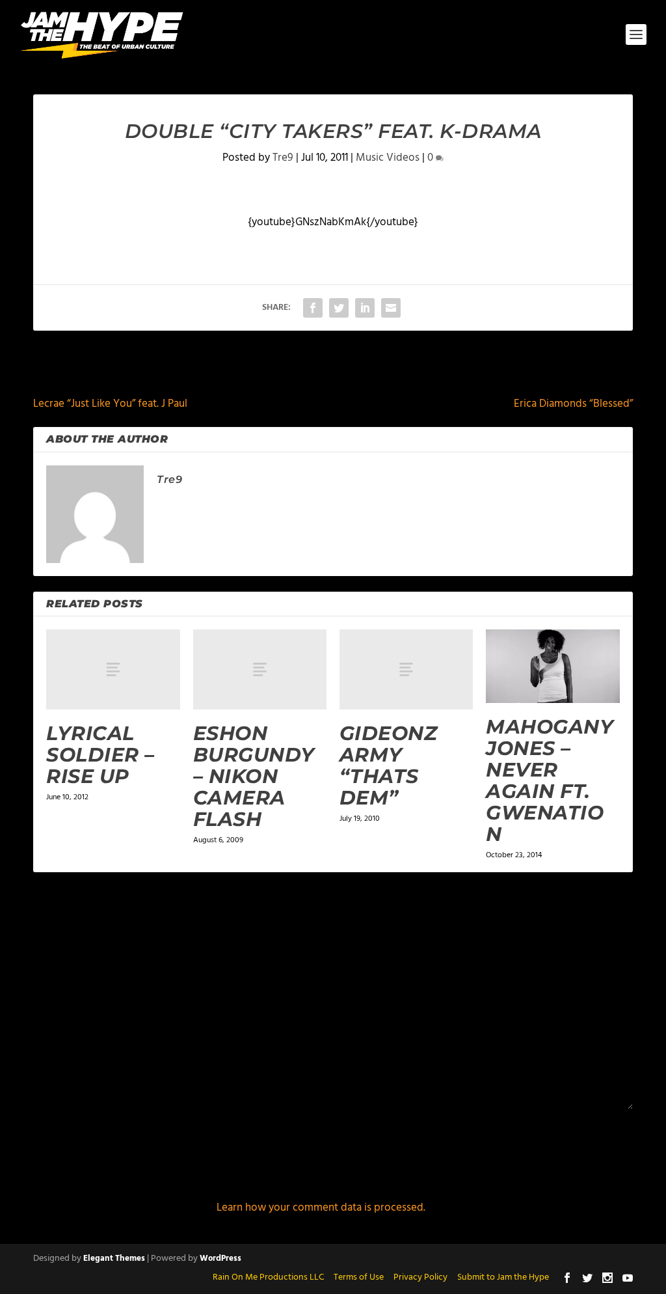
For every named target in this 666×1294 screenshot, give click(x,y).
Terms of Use (359, 1277)
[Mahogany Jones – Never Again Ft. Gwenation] (552, 666)
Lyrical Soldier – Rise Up (100, 754)
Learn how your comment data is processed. (321, 1208)
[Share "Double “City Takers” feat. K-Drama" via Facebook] (313, 308)
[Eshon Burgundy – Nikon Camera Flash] (259, 669)
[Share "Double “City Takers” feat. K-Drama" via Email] (391, 308)
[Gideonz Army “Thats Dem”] (406, 669)
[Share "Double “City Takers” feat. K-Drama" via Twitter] (339, 308)
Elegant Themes (114, 1258)
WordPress (220, 1258)
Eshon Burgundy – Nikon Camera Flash (254, 776)
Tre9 (283, 158)
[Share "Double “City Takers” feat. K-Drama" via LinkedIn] (365, 308)
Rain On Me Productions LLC (268, 1277)
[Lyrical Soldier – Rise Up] (113, 669)
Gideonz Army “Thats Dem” (389, 765)
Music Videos (388, 158)
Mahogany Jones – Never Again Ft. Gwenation (549, 780)
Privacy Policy (420, 1277)
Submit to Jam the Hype (503, 1277)
